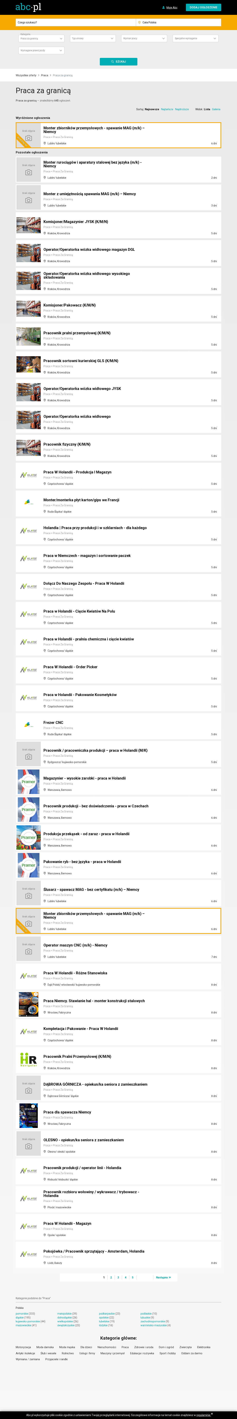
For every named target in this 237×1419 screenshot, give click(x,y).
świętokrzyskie (66, 1325)
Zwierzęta (185, 1347)
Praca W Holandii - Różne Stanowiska (75, 973)
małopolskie (64, 1313)
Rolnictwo (68, 1353)
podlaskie (146, 1313)
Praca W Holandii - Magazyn (67, 1223)
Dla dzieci (86, 1347)
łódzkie (103, 1325)
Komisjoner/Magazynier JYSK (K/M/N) (76, 221)
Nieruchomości (107, 1347)
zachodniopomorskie (153, 1321)
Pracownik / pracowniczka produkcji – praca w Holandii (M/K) (96, 750)
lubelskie (104, 1321)
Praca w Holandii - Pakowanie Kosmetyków (80, 695)
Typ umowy (78, 38)
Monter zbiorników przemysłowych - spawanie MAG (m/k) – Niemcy (94, 130)
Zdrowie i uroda (143, 1347)
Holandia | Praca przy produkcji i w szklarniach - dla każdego (95, 528)
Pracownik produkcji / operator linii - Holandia (82, 1168)
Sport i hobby (168, 1353)
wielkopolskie (65, 1321)
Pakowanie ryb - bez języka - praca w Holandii (82, 861)
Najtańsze (167, 109)
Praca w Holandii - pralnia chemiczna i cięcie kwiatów (89, 639)
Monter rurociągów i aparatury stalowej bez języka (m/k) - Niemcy (93, 164)
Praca (44, 75)
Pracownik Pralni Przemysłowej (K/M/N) (77, 1056)
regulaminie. (203, 1415)
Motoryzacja (23, 1347)
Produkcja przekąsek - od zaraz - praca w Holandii (86, 834)
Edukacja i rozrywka (142, 1353)
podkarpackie (107, 1313)
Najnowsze (152, 109)
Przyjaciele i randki (56, 1359)
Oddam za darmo (191, 1353)
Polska (20, 1307)
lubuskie (145, 1317)
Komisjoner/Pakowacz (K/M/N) (70, 305)
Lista (207, 109)
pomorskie (22, 1313)
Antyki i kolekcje (25, 1353)
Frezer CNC (53, 722)
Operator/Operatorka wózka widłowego (77, 416)
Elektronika (203, 1347)
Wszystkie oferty (26, 75)
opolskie (104, 1317)
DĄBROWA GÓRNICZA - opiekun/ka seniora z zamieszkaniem (95, 1084)
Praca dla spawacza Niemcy (67, 1112)
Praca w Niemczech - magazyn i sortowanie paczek (87, 555)
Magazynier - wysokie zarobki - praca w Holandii (85, 778)
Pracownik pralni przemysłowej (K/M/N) (77, 333)
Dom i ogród (166, 1347)
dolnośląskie (64, 1317)
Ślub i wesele (48, 1353)
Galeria (216, 109)
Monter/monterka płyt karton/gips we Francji (81, 500)
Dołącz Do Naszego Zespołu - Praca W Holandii (84, 583)
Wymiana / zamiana (28, 1359)
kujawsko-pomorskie (28, 1321)
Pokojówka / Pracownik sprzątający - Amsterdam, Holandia (94, 1251)
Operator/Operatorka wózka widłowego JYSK (82, 388)
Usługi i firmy (87, 1353)
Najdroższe (182, 109)
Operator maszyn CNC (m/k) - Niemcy (75, 945)
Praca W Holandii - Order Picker (71, 667)
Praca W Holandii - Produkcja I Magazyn (77, 472)
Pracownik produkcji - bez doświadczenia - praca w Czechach (96, 806)
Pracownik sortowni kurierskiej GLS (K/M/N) (81, 361)
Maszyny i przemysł (113, 1353)
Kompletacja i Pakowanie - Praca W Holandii (81, 1028)
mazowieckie (23, 1325)
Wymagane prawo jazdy (33, 50)
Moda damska (45, 1347)
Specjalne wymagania (186, 38)
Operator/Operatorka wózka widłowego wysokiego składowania (87, 275)
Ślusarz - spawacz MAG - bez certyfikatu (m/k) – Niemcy (91, 889)
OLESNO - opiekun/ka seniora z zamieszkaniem (84, 1140)
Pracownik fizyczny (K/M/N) (67, 444)
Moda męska (67, 1347)
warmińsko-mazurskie (154, 1325)
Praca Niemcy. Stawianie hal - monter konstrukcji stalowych (94, 1001)
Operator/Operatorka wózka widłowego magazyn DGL (89, 249)
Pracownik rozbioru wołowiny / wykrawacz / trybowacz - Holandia (91, 1194)
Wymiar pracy (130, 38)
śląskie (20, 1317)
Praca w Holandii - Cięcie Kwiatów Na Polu (79, 611)
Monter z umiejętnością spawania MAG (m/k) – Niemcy (90, 194)
